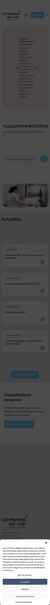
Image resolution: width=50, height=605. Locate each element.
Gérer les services (24, 575)
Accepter (25, 581)
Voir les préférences (25, 596)
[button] (46, 542)
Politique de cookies (23, 602)
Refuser (25, 589)
